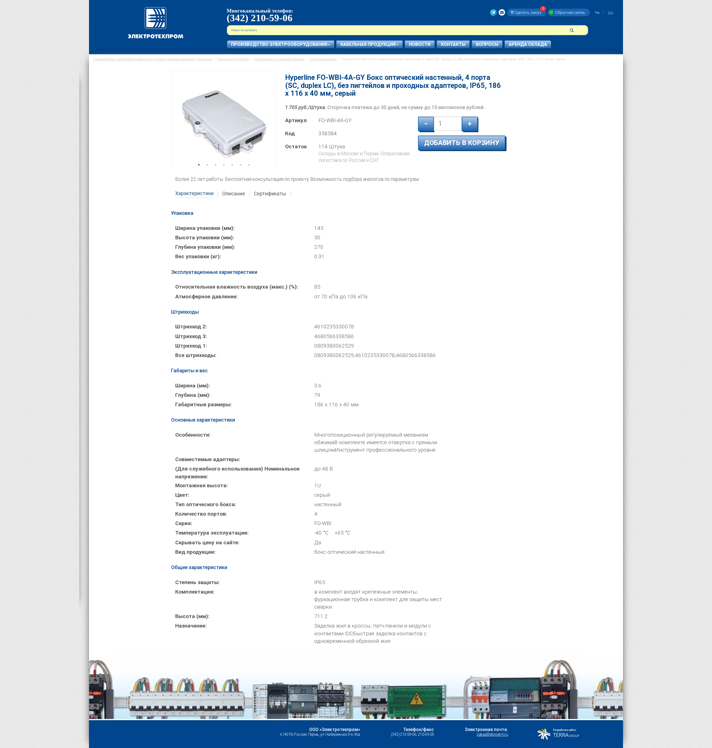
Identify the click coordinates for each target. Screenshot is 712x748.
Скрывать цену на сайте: (207, 542)
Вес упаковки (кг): (198, 256)
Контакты (453, 44)
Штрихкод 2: (191, 326)
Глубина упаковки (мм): (205, 247)
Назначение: (191, 625)
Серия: (183, 523)
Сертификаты (270, 193)
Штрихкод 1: (191, 346)
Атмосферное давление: (206, 296)
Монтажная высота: (201, 485)
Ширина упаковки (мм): (205, 228)
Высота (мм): (192, 616)
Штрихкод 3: (191, 336)
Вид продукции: (195, 552)
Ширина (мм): (192, 385)
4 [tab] (224, 172)
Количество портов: (201, 514)
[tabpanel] (224, 119)
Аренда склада (528, 44)
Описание (233, 193)
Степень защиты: (197, 582)
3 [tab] (215, 172)
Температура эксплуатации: (212, 533)
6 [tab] (240, 172)
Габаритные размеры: (203, 404)
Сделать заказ (529, 12)
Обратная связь (570, 12)
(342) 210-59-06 (260, 18)
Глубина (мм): (193, 395)
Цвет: (182, 495)
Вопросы (487, 44)
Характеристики (194, 193)
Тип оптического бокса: (205, 504)
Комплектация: (194, 592)
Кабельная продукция (368, 44)
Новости (420, 44)
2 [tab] (207, 172)
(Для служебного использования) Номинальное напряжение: (237, 472)
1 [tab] (199, 172)
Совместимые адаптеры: (207, 459)
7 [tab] (249, 172)
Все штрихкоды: (195, 355)
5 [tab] (232, 172)
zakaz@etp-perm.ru (492, 734)
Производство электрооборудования (279, 44)
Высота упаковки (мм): (204, 237)
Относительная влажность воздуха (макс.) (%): (236, 287)
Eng (610, 12)
